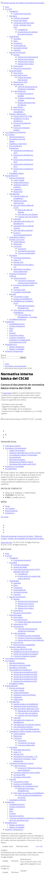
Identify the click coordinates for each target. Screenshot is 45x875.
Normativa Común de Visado (20, 665)
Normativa (13, 255)
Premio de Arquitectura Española (25, 654)
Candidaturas (23, 29)
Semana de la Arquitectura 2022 (25, 679)
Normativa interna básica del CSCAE (22, 464)
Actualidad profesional (17, 319)
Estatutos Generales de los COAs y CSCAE (25, 453)
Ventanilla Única (11, 344)
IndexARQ (17, 219)
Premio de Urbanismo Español (24, 656)
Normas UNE (18, 262)
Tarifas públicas (19, 242)
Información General (13, 446)
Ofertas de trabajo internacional (24, 78)
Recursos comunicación (22, 68)
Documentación (15, 457)
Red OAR (12, 294)
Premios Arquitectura (17, 326)
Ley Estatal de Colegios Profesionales (23, 455)
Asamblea (17, 39)
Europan (12, 333)
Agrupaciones (18, 84)
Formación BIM (19, 290)
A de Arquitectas (19, 91)
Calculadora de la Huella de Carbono (27, 724)
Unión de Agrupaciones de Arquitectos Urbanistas (27, 87)
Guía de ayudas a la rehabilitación (20, 197)
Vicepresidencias (19, 45)
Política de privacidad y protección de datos (17, 536)
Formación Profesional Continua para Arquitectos (27, 281)
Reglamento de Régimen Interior (21, 462)
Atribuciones (18, 191)
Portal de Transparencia (14, 351)
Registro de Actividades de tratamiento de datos (26, 538)
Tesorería (17, 50)
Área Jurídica (18, 73)
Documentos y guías (21, 296)
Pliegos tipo (17, 244)
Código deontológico (21, 182)
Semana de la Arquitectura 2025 (25, 672)
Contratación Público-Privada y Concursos (17, 238)
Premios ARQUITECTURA (22, 116)
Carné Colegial (18, 180)
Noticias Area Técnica (26, 61)
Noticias (16, 55)
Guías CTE (17, 260)
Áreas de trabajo (15, 70)
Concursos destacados (26, 253)
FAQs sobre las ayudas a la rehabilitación (28, 793)
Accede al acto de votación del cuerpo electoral (28, 33)
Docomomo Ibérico (16, 335)
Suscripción (22, 248)
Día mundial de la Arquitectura (15, 147)
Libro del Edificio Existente (23, 230)
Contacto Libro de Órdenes (28, 217)
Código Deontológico (17, 450)
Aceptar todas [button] (7, 846)
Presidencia (13, 11)
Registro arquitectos (16, 347)
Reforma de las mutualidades (19, 110)
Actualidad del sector (17, 324)
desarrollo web (6, 542)
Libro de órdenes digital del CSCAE (26, 708)
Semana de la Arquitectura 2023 (25, 676)
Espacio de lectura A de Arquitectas (31, 640)
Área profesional (11, 175)
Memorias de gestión (17, 459)
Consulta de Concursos (26, 251)
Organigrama (14, 36)
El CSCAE (8, 9)
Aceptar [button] (5, 861)
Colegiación (17, 189)
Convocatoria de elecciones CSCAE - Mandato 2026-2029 (23, 25)
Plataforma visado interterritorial (20, 202)
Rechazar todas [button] (22, 846)
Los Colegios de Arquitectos (15, 132)
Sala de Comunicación (17, 52)
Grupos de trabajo (20, 20)
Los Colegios (10, 134)
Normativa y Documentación (15, 366)
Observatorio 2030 (20, 82)
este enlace (7, 393)
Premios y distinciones (17, 114)
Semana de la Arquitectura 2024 (25, 674)
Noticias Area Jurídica (25, 64)
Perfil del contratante (21, 18)
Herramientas (14, 194)
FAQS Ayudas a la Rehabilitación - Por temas (27, 316)
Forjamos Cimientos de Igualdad (30, 638)
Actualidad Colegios (16, 173)
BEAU (11, 328)
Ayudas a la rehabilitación (22, 299)
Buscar (3, 355)
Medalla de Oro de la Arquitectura (21, 119)
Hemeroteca (18, 66)
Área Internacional (20, 75)
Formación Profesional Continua (21, 763)
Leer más (39, 846)
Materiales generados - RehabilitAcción (26, 306)
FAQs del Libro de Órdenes (28, 214)
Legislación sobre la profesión (24, 695)
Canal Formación (19, 278)
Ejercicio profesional (16, 178)
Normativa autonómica (22, 258)
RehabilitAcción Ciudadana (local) (25, 786)
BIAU (11, 331)
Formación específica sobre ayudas (26, 772)
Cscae (7, 506)
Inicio (7, 7)
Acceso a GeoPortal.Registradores (22, 233)
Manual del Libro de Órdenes (28, 711)
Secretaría (13, 16)
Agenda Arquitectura (16, 137)
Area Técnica (18, 107)
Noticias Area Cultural (26, 59)
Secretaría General (20, 48)
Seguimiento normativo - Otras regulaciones (22, 270)
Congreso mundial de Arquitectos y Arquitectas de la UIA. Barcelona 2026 (19, 339)
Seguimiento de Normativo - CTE (25, 756)
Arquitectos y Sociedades (14, 466)
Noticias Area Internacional (28, 57)
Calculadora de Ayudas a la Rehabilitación (23, 222)
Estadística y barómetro (18, 143)
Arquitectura (9, 321)
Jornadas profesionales (22, 292)
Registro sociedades (16, 349)
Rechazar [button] (15, 861)
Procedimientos (11, 469)
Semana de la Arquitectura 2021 (25, 681)
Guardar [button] (23, 871)
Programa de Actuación (22, 13)
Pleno (15, 41)
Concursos (17, 246)
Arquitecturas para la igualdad (29, 635)
